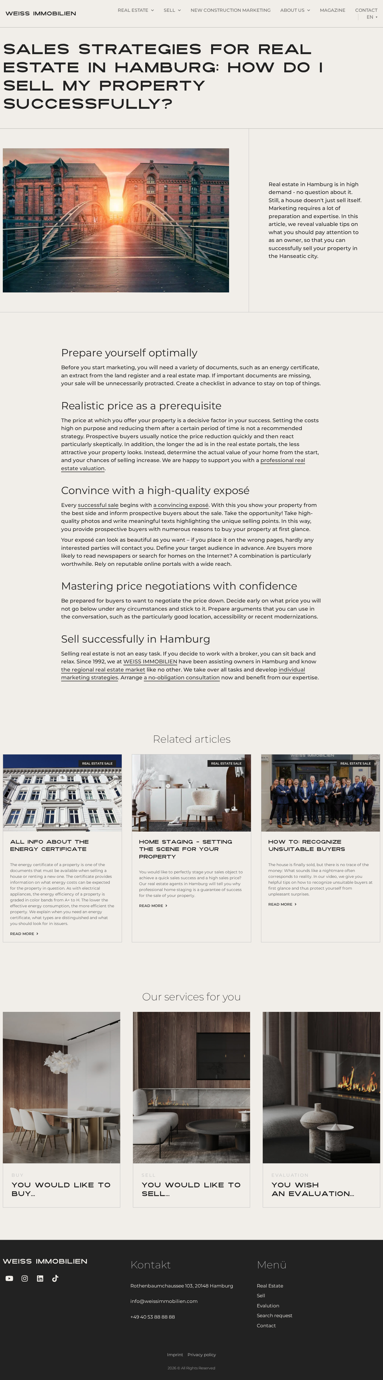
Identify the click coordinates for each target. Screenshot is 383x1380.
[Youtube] (9, 1278)
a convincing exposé (181, 505)
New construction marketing (231, 10)
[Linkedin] (40, 1278)
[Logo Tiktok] (55, 1278)
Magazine (332, 10)
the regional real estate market (103, 669)
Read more (23, 933)
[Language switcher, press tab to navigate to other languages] (372, 17)
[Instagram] (24, 1278)
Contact (366, 10)
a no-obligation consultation (182, 677)
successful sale (98, 505)
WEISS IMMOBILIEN (150, 661)
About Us (292, 10)
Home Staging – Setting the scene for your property (185, 850)
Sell (169, 10)
